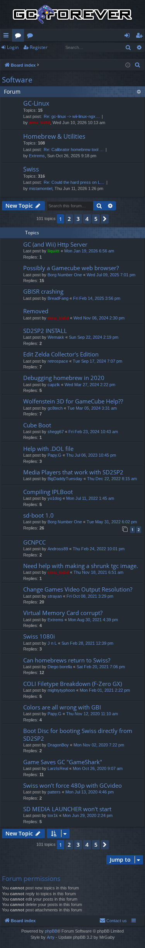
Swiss (31, 169)
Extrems (37, 155)
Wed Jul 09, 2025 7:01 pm (111, 274)
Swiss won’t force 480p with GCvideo (72, 785)
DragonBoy (58, 745)
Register (39, 47)
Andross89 (58, 548)
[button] (105, 219)
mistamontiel (40, 188)
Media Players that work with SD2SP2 (73, 472)
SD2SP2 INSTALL (45, 330)
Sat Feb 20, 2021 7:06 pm (101, 666)
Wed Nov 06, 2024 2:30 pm (99, 318)
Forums (19, 37)
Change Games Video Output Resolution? (77, 589)
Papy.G (54, 455)
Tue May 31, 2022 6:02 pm (112, 521)
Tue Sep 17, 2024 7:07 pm (97, 361)
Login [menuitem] (128, 37)
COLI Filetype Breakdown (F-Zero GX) (72, 683)
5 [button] (95, 218)
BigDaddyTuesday (65, 478)
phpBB (51, 931)
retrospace (58, 361)
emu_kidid (39, 122)
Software (17, 80)
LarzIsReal (58, 768)
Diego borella (60, 666)
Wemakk (56, 337)
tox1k (53, 815)
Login (13, 47)
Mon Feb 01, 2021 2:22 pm (105, 690)
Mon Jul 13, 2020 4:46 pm (89, 792)
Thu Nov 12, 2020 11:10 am (92, 713)
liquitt (54, 251)
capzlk (54, 384)
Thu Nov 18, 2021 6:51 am (98, 572)
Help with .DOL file (48, 448)
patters (54, 792)
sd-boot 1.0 (38, 515)
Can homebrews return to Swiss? (66, 660)
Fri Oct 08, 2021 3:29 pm (90, 596)
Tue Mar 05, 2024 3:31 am (92, 408)
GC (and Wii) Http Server (55, 244)
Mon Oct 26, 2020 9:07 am (98, 768)
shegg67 (56, 431)
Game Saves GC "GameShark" (62, 762)
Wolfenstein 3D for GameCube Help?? (73, 401)
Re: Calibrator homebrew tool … (74, 149)
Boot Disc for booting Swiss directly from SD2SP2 (77, 734)
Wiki (31, 37)
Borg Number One (65, 274)
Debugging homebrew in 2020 (63, 378)
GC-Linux (36, 103)
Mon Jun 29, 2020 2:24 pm (88, 815)
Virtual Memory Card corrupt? (62, 613)
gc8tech (55, 408)
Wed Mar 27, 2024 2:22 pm (90, 384)
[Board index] (72, 14)
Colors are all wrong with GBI (62, 707)
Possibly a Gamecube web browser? (71, 268)
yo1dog (54, 498)
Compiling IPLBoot (48, 492)
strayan (55, 596)
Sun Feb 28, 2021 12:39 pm (87, 643)
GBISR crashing (43, 291)
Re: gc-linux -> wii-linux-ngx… (72, 116)
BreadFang (58, 298)
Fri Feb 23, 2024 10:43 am (93, 431)
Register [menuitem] (140, 37)
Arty (51, 937)
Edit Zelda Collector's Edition (61, 354)
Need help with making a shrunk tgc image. (80, 566)
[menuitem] (137, 65)
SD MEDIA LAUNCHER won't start (67, 809)
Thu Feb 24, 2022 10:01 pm (99, 548)
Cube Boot (37, 425)
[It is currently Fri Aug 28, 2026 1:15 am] (127, 65)
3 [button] (78, 218)
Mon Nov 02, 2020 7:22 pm (98, 745)
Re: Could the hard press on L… (74, 182)
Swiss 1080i (39, 636)
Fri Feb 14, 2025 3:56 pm (96, 298)
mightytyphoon (61, 690)
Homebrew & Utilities (54, 136)
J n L (52, 643)
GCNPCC (34, 542)
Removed (35, 311)
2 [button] (69, 218)
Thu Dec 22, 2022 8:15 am (112, 478)
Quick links (7, 37)
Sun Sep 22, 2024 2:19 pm (93, 337)
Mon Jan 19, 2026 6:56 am (89, 251)
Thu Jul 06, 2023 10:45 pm (91, 455)
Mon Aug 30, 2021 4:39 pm (93, 619)
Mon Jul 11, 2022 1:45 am (90, 498)
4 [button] (87, 218)
